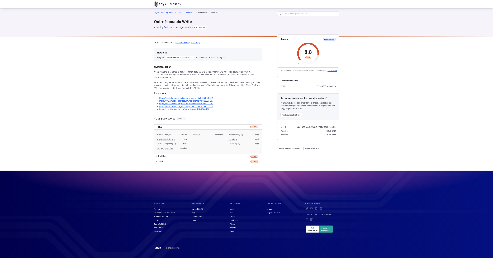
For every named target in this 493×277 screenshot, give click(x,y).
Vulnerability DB (197, 209)
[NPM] (311, 220)
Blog (193, 213)
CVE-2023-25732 (182, 43)
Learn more (332, 71)
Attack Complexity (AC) (166, 139)
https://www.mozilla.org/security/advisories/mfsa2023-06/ (186, 103)
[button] (208, 127)
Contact (232, 216)
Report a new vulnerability (289, 148)
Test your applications (291, 115)
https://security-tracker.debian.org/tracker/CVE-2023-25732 (186, 98)
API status (158, 231)
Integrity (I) (233, 139)
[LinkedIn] (320, 209)
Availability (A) (234, 144)
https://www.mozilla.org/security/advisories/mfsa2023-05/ (186, 101)
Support (270, 209)
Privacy (232, 224)
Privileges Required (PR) (166, 144)
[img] (189, 43)
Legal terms (234, 220)
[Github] (306, 220)
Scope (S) (196, 135)
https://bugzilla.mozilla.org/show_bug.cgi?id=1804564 (184, 109)
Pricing (156, 220)
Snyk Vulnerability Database (165, 13)
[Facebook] (316, 209)
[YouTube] (311, 209)
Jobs (231, 213)
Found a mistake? (312, 148)
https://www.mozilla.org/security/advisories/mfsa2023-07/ (186, 106)
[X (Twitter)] (306, 209)
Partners (157, 209)
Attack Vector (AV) (164, 135)
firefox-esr (169, 27)
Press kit (233, 228)
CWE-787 (194, 43)
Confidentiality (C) (236, 135)
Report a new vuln (273, 213)
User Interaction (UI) (165, 148)
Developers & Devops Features (165, 213)
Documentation (197, 216)
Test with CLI (159, 228)
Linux (181, 13)
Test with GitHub (160, 224)
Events (232, 231)
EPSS (283, 86)
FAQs (194, 220)
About (232, 209)
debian (189, 13)
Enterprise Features (161, 216)
